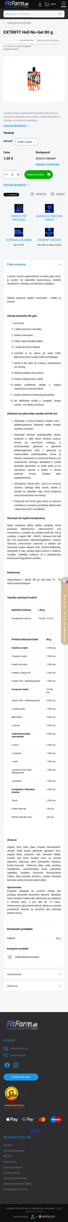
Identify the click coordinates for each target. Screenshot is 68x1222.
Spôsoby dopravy (12, 1167)
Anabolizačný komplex (27, 957)
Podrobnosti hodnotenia (47, 40)
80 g (58, 938)
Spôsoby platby (11, 1172)
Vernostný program (14, 1150)
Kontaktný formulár (21, 1077)
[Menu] (63, 4)
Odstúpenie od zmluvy (15, 1189)
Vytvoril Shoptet (20, 1217)
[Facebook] (6, 1065)
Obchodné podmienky (15, 1178)
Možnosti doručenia (47, 164)
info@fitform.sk (19, 1048)
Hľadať (60, 14)
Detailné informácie (14, 126)
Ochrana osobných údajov (17, 1183)
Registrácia (9, 1161)
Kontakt (7, 1145)
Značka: (10, 49)
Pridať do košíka (35, 174)
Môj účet (8, 1156)
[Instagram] (15, 1065)
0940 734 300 (17, 1055)
